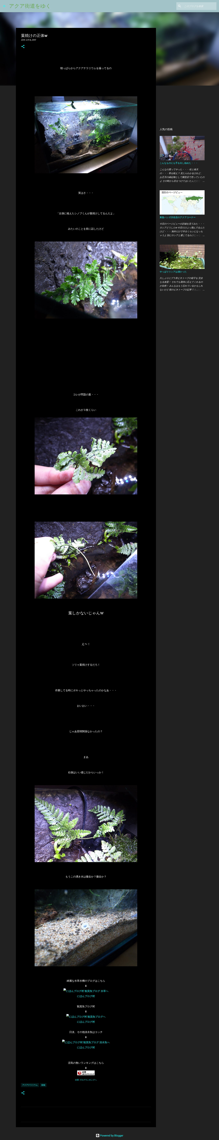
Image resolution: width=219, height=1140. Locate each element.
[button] (23, 47)
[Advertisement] (178, 106)
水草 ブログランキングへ (86, 1080)
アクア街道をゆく (30, 6)
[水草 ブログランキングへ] (86, 1074)
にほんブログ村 (86, 996)
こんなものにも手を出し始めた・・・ (179, 163)
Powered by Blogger (111, 1135)
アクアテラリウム (30, 1085)
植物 (43, 1085)
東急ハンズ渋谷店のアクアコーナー (178, 217)
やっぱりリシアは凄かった (173, 271)
